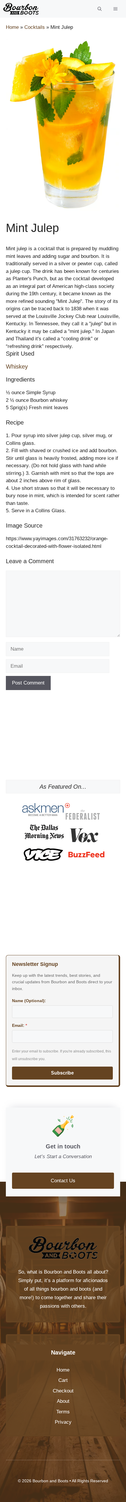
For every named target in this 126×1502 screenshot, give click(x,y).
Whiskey (17, 366)
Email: (19, 1025)
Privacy (63, 1422)
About (63, 1401)
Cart (63, 1380)
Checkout (63, 1391)
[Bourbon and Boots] (21, 9)
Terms (63, 1412)
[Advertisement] (63, 737)
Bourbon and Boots (65, 1272)
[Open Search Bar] (100, 9)
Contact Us (63, 1180)
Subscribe (62, 1072)
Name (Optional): (29, 1000)
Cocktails (34, 27)
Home (12, 27)
